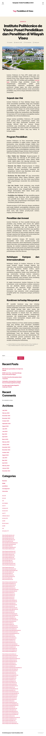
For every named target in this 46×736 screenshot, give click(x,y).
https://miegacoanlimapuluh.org (9, 709)
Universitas (23, 21)
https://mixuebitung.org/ (7, 541)
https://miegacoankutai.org (8, 700)
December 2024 (6, 447)
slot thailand (5, 503)
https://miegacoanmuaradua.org (9, 628)
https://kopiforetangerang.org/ (9, 544)
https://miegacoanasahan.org (8, 690)
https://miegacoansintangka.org (9, 664)
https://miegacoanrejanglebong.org (10, 688)
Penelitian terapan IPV (15, 345)
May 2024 (4, 460)
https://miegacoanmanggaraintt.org (10, 675)
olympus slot (5, 508)
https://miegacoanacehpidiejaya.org (10, 703)
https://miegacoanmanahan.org (9, 654)
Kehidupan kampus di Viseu (26, 344)
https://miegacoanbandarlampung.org (10, 633)
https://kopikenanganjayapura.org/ (10, 542)
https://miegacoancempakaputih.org (10, 712)
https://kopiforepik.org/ (7, 560)
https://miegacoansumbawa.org (9, 699)
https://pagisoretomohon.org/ (8, 552)
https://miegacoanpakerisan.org (9, 718)
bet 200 (4, 495)
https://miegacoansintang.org (8, 588)
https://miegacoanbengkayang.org (10, 711)
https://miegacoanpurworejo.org (9, 697)
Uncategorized (6, 488)
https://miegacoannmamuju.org (9, 673)
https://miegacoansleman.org (8, 640)
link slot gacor (5, 523)
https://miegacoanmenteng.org (9, 621)
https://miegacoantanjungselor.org (10, 631)
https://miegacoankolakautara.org (9, 625)
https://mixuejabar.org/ (7, 577)
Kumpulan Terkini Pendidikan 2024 (23, 2)
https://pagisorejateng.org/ (8, 557)
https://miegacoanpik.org (7, 622)
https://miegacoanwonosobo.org (9, 601)
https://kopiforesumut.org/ (8, 538)
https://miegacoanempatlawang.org (10, 691)
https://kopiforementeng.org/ (8, 558)
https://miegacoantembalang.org (9, 649)
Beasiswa (4, 480)
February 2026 (5, 413)
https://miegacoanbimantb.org (9, 672)
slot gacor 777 (5, 530)
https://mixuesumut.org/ (7, 579)
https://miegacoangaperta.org (9, 646)
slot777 (4, 505)
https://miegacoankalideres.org (9, 618)
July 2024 (4, 457)
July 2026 (4, 410)
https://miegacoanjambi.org (8, 634)
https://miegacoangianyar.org (8, 639)
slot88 (3, 520)
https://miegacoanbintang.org (9, 663)
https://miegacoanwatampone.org (10, 694)
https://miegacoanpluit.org (8, 624)
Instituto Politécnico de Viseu (14, 344)
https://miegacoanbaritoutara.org (9, 696)
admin (11, 42)
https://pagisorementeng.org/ (8, 551)
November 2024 (6, 449)
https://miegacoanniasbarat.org (9, 676)
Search (3, 355)
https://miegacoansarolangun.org (9, 708)
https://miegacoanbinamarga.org (9, 604)
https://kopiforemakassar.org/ (8, 564)
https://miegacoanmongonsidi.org (9, 643)
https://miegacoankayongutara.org (10, 655)
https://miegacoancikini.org (8, 612)
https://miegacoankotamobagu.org (10, 669)
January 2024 (5, 468)
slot (3, 500)
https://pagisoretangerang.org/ (9, 568)
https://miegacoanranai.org (8, 598)
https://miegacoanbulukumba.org (9, 661)
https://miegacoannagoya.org (9, 642)
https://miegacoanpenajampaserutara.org (11, 630)
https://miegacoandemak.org (8, 706)
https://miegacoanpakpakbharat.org (10, 705)
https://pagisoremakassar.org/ (9, 547)
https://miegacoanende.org (8, 592)
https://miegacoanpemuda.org (9, 585)
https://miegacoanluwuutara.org (9, 684)
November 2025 (6, 418)
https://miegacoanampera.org (8, 603)
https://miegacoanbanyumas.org (9, 660)
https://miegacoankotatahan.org (9, 600)
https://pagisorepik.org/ (7, 545)
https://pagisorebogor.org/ (8, 567)
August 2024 (5, 455)
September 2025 (6, 423)
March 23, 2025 (19, 42)
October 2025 (5, 420)
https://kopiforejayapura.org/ (8, 539)
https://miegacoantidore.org (8, 595)
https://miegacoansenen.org (8, 606)
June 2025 (4, 431)
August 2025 (5, 426)
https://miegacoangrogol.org (8, 616)
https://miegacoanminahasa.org (9, 637)
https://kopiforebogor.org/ (8, 574)
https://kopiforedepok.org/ (8, 571)
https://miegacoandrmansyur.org (9, 721)
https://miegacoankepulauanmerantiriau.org (12, 667)
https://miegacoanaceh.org (8, 597)
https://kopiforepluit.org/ (7, 561)
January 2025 (5, 444)
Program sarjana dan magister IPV (27, 345)
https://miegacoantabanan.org (9, 681)
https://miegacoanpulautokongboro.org (11, 658)
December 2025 (6, 415)
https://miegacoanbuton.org (8, 687)
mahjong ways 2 (6, 515)
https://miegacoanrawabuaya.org (9, 613)
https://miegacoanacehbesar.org (9, 682)
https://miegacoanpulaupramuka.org (10, 589)
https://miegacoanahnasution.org (9, 582)
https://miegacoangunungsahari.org (10, 714)
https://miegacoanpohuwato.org (9, 657)
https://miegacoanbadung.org (9, 679)
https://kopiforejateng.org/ (8, 536)
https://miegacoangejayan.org (9, 583)
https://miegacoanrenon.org (8, 586)
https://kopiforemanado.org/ (8, 576)
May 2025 (4, 434)
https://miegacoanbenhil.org (8, 610)
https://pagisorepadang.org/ (8, 555)
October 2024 (5, 452)
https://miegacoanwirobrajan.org (9, 648)
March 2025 (5, 439)
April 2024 (4, 463)
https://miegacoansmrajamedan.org (10, 723)
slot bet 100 (5, 510)
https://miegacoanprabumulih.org (9, 591)
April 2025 (4, 436)
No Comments (28, 42)
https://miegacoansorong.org (8, 636)
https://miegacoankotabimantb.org (10, 609)
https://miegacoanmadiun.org (8, 720)
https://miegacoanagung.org (8, 594)
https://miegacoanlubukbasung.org (10, 627)
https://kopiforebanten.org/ (8, 535)
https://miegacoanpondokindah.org (10, 615)
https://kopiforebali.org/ (7, 573)
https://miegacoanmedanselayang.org (10, 645)
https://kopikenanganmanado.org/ (10, 570)
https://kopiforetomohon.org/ (8, 563)
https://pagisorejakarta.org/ (8, 548)
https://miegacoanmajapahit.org (9, 651)
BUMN (3, 483)
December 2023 (6, 470)
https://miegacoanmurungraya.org (10, 670)
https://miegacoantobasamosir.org (10, 685)
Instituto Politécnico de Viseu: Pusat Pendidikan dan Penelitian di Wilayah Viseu (23, 32)
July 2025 (4, 428)
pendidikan (5, 486)
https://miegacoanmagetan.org (9, 678)
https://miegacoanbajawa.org (8, 666)
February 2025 (5, 442)
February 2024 (5, 465)
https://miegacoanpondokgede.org (10, 619)
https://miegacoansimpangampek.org (10, 693)
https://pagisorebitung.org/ (8, 554)
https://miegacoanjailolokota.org (9, 702)
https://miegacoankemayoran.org (9, 607)
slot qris (4, 498)
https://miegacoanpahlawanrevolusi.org (11, 717)
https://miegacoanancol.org (8, 715)
